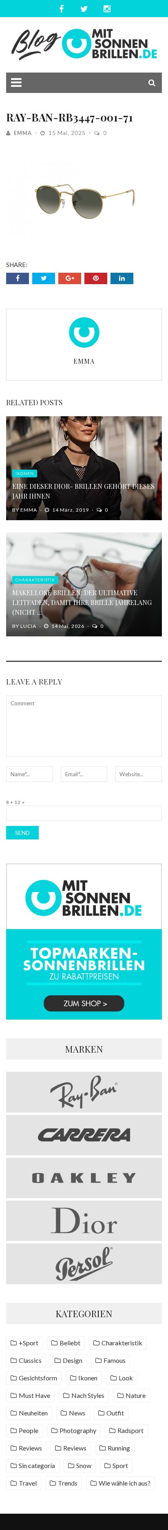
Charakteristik (35, 579)
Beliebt (70, 1343)
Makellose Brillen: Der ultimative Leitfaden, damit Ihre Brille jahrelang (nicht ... (82, 602)
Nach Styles (87, 1395)
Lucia (28, 626)
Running (119, 1448)
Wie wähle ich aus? (124, 1483)
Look (126, 1378)
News (77, 1413)
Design (72, 1360)
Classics (30, 1360)
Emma (23, 133)
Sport (120, 1465)
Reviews (30, 1448)
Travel (28, 1483)
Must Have (34, 1395)
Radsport (130, 1430)
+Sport (28, 1343)
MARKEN (84, 1049)
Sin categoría (37, 1465)
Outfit (115, 1413)
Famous (115, 1360)
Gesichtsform (38, 1378)
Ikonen (24, 473)
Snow (83, 1465)
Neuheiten (33, 1413)
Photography (78, 1430)
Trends (67, 1483)
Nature (136, 1395)
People (28, 1430)
